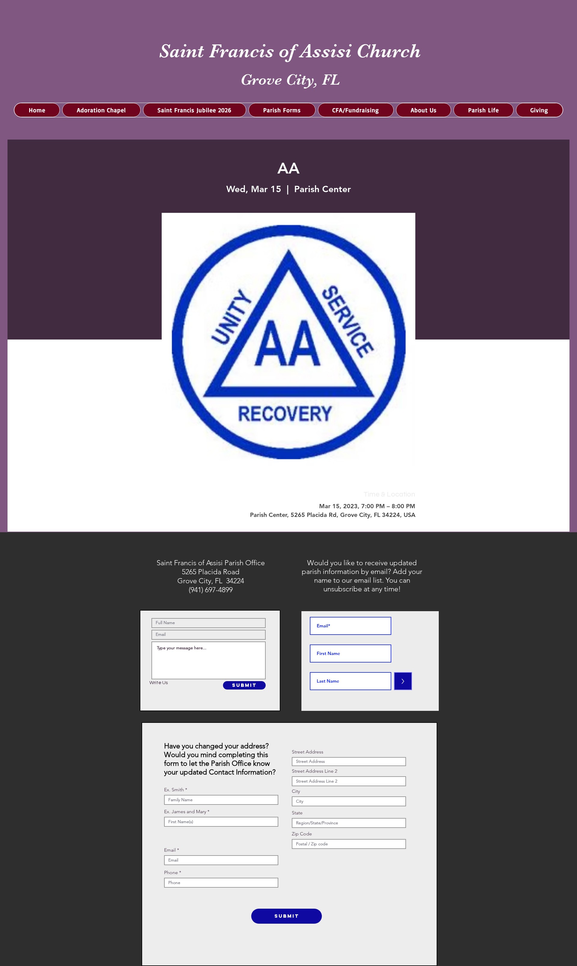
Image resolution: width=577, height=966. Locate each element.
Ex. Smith (174, 789)
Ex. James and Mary (185, 811)
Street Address (307, 752)
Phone (171, 872)
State (297, 813)
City (296, 791)
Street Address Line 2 (314, 771)
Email (170, 850)
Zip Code (302, 834)
